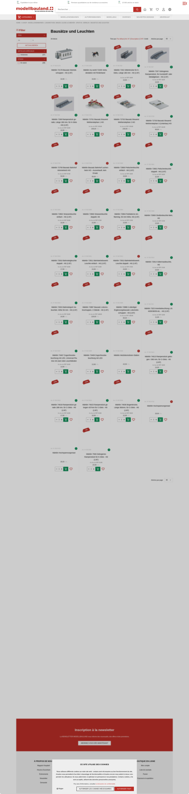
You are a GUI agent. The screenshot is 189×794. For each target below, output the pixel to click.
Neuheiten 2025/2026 (145, 17)
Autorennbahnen (93, 17)
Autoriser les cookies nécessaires (95, 789)
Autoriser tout (124, 789)
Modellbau (111, 17)
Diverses (126, 17)
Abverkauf (165, 17)
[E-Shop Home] (34, 9)
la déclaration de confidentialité (105, 784)
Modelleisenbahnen (70, 17)
